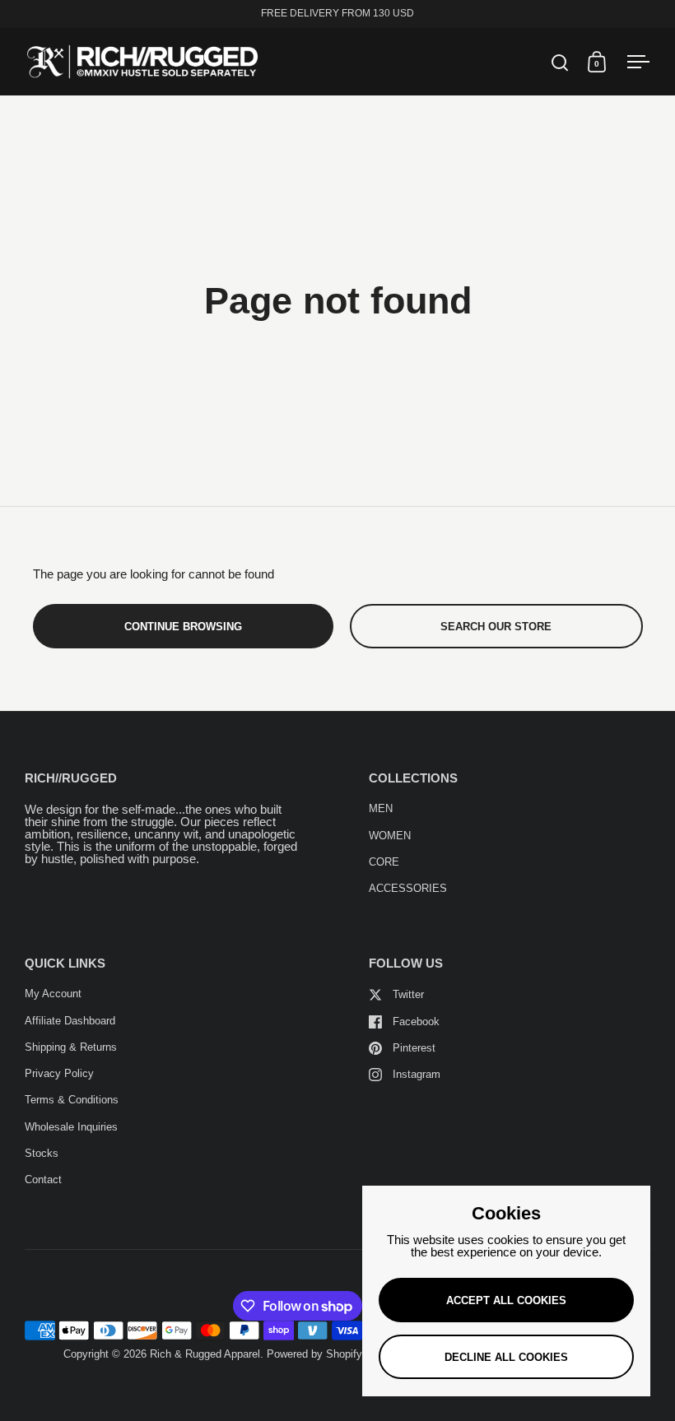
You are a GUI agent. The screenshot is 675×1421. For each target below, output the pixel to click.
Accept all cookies (506, 1300)
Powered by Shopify (314, 1354)
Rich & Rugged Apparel (205, 1354)
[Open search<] (560, 62)
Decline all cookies (506, 1357)
